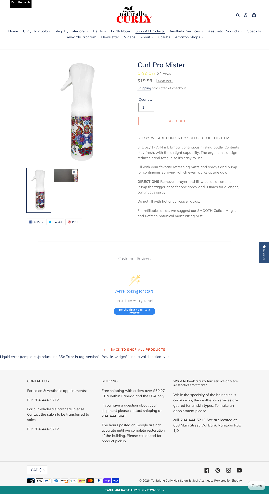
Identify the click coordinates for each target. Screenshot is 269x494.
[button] (134, 490)
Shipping (144, 88)
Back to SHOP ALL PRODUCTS (137, 349)
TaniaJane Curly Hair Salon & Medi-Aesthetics (182, 480)
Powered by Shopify (228, 480)
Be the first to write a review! (134, 311)
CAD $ (36, 470)
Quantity (145, 99)
